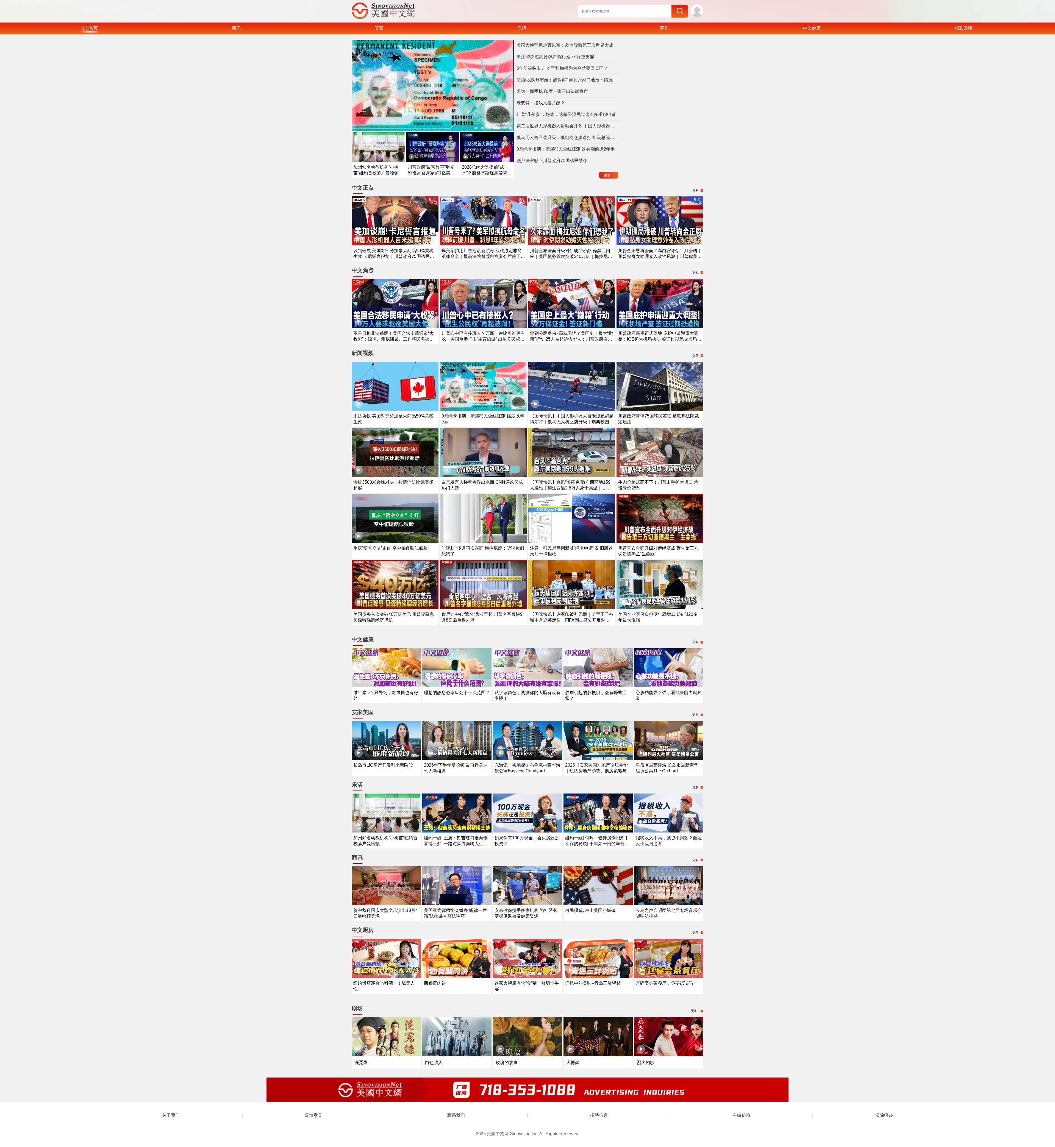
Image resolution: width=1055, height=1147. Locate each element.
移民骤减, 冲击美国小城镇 (590, 910)
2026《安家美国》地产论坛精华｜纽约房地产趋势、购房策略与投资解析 (598, 771)
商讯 (664, 28)
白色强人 (434, 1062)
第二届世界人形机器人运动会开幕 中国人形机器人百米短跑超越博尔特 (567, 126)
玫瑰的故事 (507, 1062)
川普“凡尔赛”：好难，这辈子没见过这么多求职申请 (566, 114)
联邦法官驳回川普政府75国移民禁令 (552, 160)
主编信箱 (741, 1115)
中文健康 (812, 28)
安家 (379, 28)
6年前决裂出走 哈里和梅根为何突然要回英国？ (562, 68)
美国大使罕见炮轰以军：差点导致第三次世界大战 (565, 45)
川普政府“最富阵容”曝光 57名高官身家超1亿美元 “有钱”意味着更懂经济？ (431, 173)
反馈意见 (313, 1115)
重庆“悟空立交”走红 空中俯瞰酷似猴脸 (390, 548)
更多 (609, 175)
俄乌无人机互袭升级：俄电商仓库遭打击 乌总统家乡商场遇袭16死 (567, 137)
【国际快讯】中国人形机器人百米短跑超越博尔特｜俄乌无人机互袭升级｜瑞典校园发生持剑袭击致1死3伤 (571, 422)
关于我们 (171, 1115)
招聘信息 (599, 1115)
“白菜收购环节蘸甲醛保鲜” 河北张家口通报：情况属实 (567, 79)
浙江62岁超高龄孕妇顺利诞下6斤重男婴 (555, 56)
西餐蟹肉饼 (435, 983)
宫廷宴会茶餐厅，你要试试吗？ (666, 983)
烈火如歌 (645, 1062)
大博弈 (572, 1062)
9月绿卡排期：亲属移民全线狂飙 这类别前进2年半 (566, 149)
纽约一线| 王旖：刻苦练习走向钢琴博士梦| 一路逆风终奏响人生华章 (456, 844)
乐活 (522, 28)
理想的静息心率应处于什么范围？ (457, 692)
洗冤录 (361, 1062)
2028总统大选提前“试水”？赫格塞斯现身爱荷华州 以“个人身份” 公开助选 (487, 173)
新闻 (236, 28)
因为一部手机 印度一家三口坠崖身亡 (552, 91)
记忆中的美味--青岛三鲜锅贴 (593, 983)
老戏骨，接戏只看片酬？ (541, 103)
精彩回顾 (963, 28)
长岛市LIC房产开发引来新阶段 (383, 765)
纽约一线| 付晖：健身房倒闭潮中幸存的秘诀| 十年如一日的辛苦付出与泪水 (597, 844)
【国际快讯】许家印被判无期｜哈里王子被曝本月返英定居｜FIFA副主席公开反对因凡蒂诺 (571, 620)
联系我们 (456, 1115)
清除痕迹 (884, 1115)
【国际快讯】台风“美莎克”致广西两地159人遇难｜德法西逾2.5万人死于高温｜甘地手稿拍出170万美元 (570, 488)
